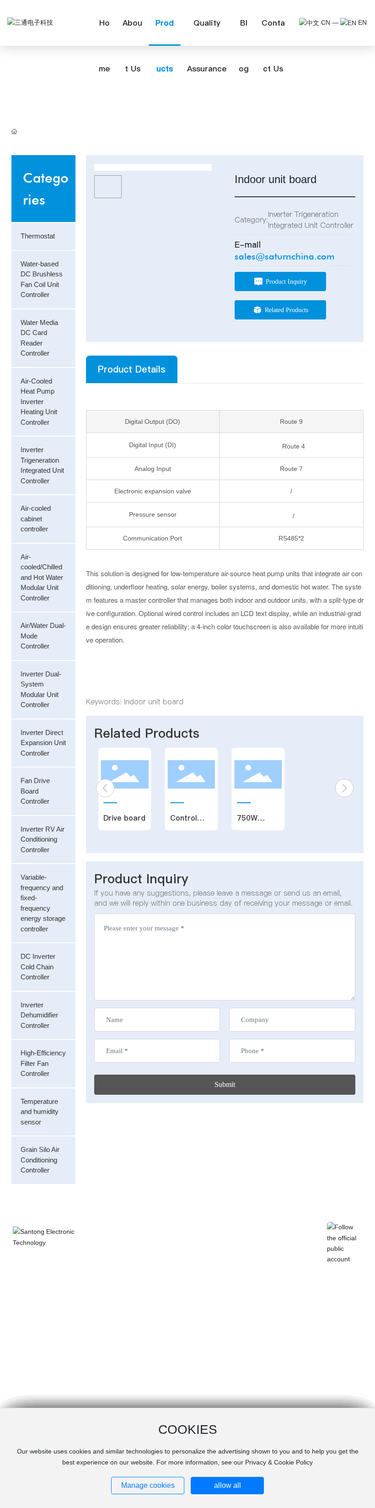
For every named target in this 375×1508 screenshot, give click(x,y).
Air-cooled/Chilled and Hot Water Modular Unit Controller (175, 1281)
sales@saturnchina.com (285, 256)
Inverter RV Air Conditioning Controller (262, 1297)
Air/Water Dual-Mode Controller (256, 1281)
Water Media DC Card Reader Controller (163, 1266)
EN (361, 22)
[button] (105, 788)
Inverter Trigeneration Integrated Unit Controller (168, 1274)
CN (324, 22)
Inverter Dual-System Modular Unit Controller (166, 1289)
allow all (227, 1485)
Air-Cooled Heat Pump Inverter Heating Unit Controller (273, 1266)
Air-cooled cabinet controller (254, 1274)
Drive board (124, 818)
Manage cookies (148, 1485)
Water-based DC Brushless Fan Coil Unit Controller (271, 1258)
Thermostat (142, 1258)
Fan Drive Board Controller (153, 1297)
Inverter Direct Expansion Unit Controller (263, 1289)
